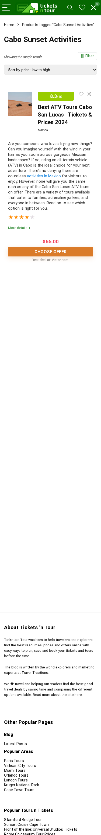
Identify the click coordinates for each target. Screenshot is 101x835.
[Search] (70, 8)
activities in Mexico (44, 176)
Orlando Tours (16, 775)
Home (9, 25)
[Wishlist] (82, 7)
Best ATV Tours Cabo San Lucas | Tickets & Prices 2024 (65, 114)
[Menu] (6, 8)
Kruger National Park (21, 785)
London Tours (16, 780)
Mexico (43, 130)
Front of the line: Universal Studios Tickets (40, 829)
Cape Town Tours (19, 790)
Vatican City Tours (20, 765)
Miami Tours (15, 770)
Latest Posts (15, 744)
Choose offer (50, 251)
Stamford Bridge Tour (23, 820)
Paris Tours (14, 761)
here (78, 695)
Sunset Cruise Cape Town (26, 824)
